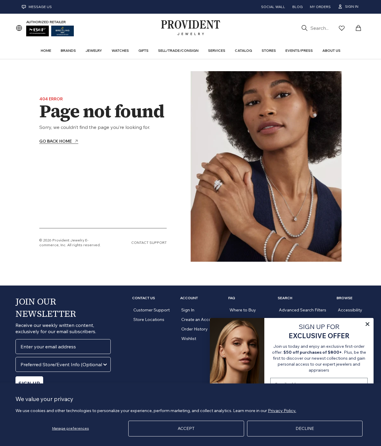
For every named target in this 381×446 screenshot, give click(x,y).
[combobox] (61, 364)
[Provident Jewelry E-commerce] (190, 28)
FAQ (231, 298)
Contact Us (143, 298)
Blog (297, 6)
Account (189, 298)
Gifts (143, 50)
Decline (305, 428)
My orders (320, 6)
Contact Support (149, 242)
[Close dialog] (367, 324)
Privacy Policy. (282, 410)
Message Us (40, 6)
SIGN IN (351, 6)
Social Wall (273, 6)
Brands (68, 50)
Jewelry (93, 50)
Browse (344, 298)
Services (216, 50)
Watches (120, 50)
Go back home (55, 141)
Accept (186, 428)
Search (285, 298)
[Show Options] (105, 364)
